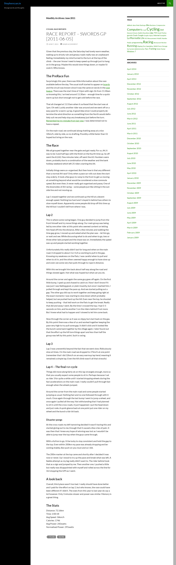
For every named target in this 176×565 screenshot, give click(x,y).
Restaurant (157, 42)
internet (156, 35)
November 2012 (134, 89)
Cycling (49, 29)
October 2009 (133, 193)
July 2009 (131, 208)
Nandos (164, 38)
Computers (134, 29)
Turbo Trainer (161, 49)
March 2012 (132, 118)
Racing (61, 537)
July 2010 (131, 158)
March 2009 (132, 227)
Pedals (129, 42)
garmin (130, 35)
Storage (164, 46)
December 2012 (134, 84)
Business (153, 25)
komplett (163, 35)
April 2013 (131, 79)
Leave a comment (70, 44)
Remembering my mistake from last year (65, 120)
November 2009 (134, 188)
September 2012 (134, 99)
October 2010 (133, 143)
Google (141, 35)
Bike (148, 25)
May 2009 (131, 218)
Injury (151, 35)
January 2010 (133, 178)
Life (142, 38)
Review (163, 42)
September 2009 (134, 198)
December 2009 (134, 183)
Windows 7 (131, 51)
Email (159, 33)
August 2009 (132, 203)
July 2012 (131, 108)
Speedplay (149, 46)
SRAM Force (158, 46)
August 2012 (132, 104)
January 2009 (133, 237)
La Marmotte (133, 38)
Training (152, 48)
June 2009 (131, 213)
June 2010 (131, 163)
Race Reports (60, 29)
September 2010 (134, 148)
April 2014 (131, 69)
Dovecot (130, 33)
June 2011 (131, 123)
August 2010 (132, 153)
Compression (160, 25)
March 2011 (132, 133)
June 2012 (131, 113)
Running (132, 45)
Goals (135, 35)
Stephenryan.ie (12, 3)
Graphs (146, 35)
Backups (143, 25)
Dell (162, 29)
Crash (144, 30)
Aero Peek (136, 25)
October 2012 (133, 94)
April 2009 (131, 222)
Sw (128, 49)
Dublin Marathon (143, 33)
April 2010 (131, 173)
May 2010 (131, 168)
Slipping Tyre (141, 46)
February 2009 (133, 232)
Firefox (164, 33)
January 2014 (133, 74)
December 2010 (134, 138)
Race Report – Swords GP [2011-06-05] (76, 36)
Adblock (129, 25)
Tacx (146, 49)
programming (137, 42)
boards (106, 84)
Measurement (152, 38)
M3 (146, 38)
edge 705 (153, 33)
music (159, 38)
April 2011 (131, 128)
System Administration (137, 49)
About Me (161, 3)
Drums (135, 33)
